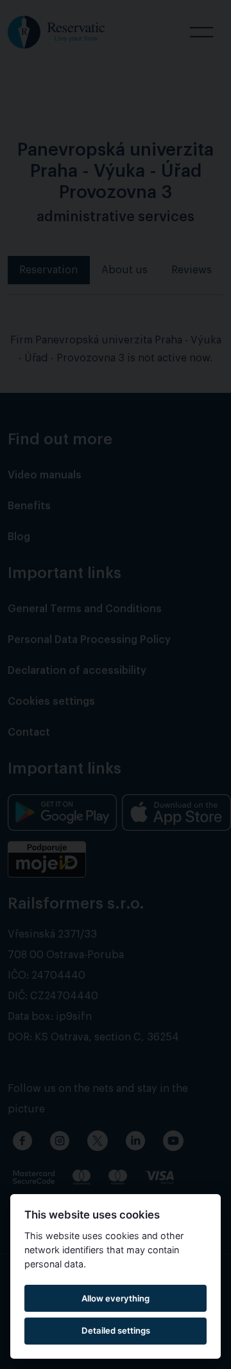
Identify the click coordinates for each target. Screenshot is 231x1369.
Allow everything (115, 1298)
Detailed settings (115, 1330)
